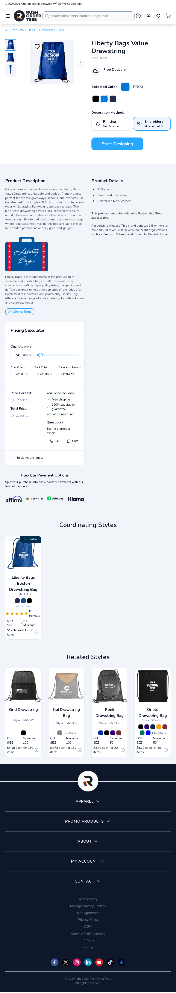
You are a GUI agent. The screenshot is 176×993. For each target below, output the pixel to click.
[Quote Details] (36, 632)
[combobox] (88, 15)
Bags (31, 30)
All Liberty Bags (19, 312)
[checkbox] (13, 458)
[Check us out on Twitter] (66, 962)
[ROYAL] (125, 86)
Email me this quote (30, 458)
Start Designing (117, 144)
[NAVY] (112, 98)
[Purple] (112, 732)
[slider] (41, 355)
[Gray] (59, 732)
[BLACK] (95, 98)
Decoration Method (70, 367)
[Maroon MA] (164, 726)
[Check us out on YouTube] (99, 962)
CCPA (88, 926)
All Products (14, 30)
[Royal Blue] (100, 732)
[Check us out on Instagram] (77, 962)
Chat (75, 441)
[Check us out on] (88, 962)
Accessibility (88, 899)
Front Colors (18, 367)
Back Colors (42, 367)
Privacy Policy (88, 919)
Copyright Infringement (88, 933)
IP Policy (88, 940)
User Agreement (88, 913)
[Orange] (158, 726)
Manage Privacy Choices (88, 906)
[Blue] (148, 732)
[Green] (142, 732)
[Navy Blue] (152, 726)
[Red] (118, 732)
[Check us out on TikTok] (110, 962)
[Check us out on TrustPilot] (121, 962)
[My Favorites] (158, 15)
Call (57, 441)
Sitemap (88, 947)
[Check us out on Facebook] (54, 962)
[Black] (23, 732)
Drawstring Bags (51, 30)
